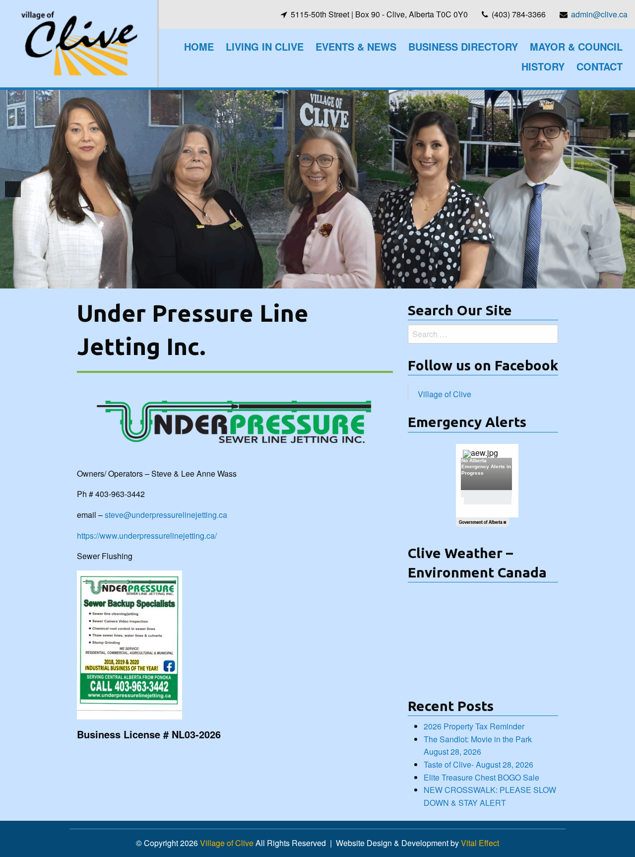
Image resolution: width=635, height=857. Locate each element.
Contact (599, 66)
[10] (343, 280)
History (543, 66)
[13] (375, 280)
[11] (354, 280)
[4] (281, 280)
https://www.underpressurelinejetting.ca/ (147, 535)
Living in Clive (265, 46)
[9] (333, 280)
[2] (260, 280)
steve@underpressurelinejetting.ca (166, 514)
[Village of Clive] (78, 42)
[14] (385, 280)
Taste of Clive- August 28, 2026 (478, 764)
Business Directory (463, 46)
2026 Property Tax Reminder (474, 726)
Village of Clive (444, 394)
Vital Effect (480, 843)
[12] (364, 280)
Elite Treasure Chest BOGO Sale (481, 777)
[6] (302, 280)
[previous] (13, 189)
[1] (250, 280)
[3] (270, 280)
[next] (622, 189)
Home (199, 46)
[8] (322, 280)
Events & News (356, 46)
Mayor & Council (576, 46)
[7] (312, 280)
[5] (291, 280)
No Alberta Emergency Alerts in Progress (486, 467)
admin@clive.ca (599, 14)
